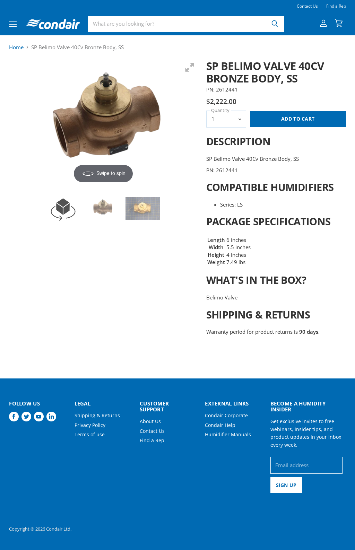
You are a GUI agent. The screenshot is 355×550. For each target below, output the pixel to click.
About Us (150, 421)
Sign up (286, 485)
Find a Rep (336, 6)
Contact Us (307, 6)
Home (16, 47)
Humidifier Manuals (228, 434)
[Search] (275, 24)
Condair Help (220, 425)
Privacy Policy (90, 425)
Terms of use (90, 434)
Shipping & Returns (97, 415)
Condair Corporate (226, 415)
